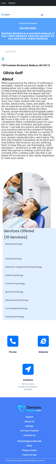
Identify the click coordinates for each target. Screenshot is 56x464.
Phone (13, 352)
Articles (29, 426)
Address (28, 380)
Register (11, 3)
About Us (29, 421)
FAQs (29, 445)
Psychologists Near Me (29, 441)
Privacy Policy (29, 450)
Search (29, 417)
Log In (3, 3)
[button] (42, 15)
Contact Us (29, 435)
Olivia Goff (13, 72)
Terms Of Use (29, 455)
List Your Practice (29, 430)
